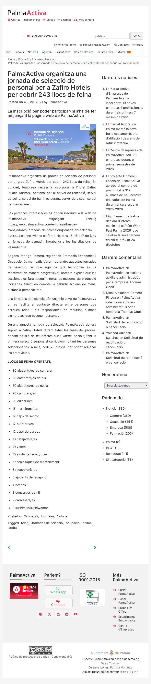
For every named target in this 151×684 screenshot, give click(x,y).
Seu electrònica (83, 52)
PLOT (110, 448)
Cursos (50, 19)
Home (12, 59)
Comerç (116, 416)
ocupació (73, 523)
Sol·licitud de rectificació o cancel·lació (124, 342)
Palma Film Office (125, 609)
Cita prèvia (106, 52)
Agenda (47, 52)
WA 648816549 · (68, 44)
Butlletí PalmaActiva (126, 591)
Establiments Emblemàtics (126, 618)
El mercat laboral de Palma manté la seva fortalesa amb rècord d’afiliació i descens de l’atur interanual (123, 133)
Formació (117, 433)
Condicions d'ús (62, 656)
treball (13, 528)
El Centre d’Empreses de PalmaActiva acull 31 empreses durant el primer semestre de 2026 (124, 159)
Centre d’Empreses (126, 627)
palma (87, 523)
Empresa (66, 19)
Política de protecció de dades (29, 656)
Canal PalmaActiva (126, 600)
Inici (8, 52)
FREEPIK (132, 671)
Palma (110, 442)
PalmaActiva (58, 102)
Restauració (114, 454)
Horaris (139, 44)
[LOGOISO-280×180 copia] (92, 597)
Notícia (49, 59)
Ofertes (15, 19)
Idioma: (122, 52)
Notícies (33, 52)
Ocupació (23, 59)
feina (24, 523)
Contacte (123, 44)
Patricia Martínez (121, 667)
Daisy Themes (110, 663)
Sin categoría (116, 460)
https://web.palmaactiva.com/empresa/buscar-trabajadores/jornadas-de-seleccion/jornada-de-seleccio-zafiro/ (50, 230)
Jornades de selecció (47, 523)
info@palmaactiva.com (96, 44)
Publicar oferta (31, 19)
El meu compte (85, 19)
